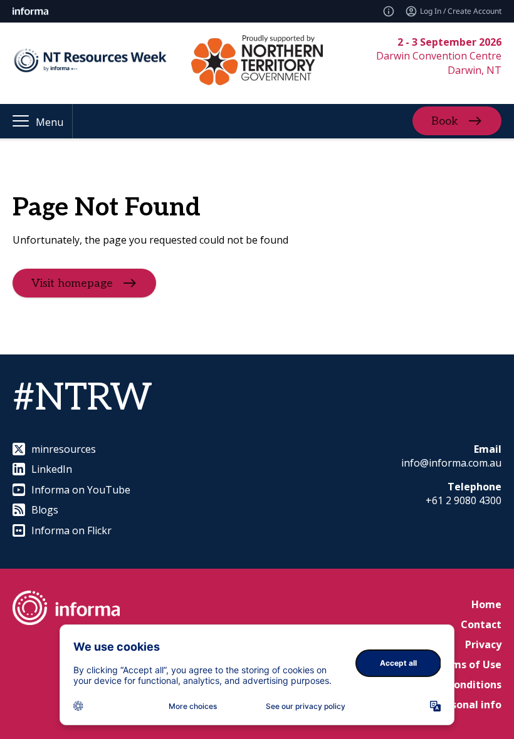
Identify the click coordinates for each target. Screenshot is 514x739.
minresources (63, 449)
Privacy (483, 644)
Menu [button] (49, 122)
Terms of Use (467, 664)
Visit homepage (72, 283)
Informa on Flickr (71, 530)
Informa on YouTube (80, 490)
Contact (481, 624)
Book (444, 121)
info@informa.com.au (451, 463)
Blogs (44, 510)
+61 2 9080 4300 (463, 500)
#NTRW (82, 398)
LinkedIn (51, 469)
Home (486, 604)
